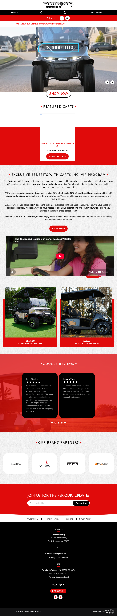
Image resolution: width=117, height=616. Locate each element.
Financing (69, 519)
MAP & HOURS (97, 12)
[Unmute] (112, 82)
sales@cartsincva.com (58, 558)
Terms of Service (51, 519)
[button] (52, 422)
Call (41, 14)
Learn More (58, 228)
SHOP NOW (58, 93)
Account (58, 591)
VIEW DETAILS (57, 156)
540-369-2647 (66, 554)
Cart (64, 14)
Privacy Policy (32, 519)
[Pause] (107, 82)
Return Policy (84, 519)
